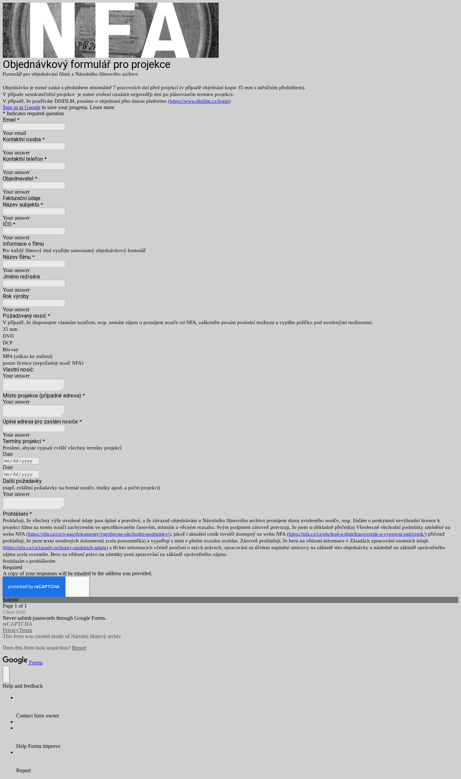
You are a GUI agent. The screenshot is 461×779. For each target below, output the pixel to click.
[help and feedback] (6, 674)
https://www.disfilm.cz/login (199, 101)
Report (79, 648)
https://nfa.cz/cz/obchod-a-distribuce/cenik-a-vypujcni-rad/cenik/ (357, 534)
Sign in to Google (21, 107)
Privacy (11, 630)
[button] (230, 600)
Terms (25, 630)
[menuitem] (237, 707)
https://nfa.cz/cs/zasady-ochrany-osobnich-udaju (55, 547)
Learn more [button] (102, 107)
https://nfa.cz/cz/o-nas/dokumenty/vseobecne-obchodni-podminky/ (98, 534)
